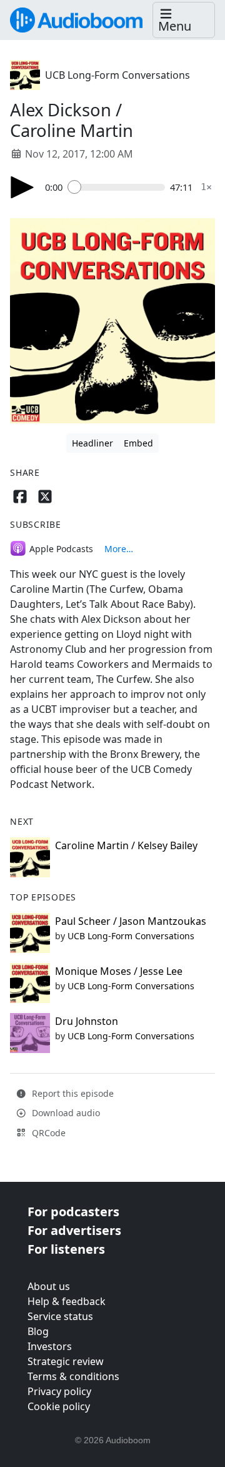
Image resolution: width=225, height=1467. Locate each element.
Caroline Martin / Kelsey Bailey (126, 845)
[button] (183, 20)
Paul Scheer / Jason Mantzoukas (130, 921)
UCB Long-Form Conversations (117, 75)
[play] (22, 187)
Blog (38, 1331)
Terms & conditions (73, 1376)
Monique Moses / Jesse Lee (118, 971)
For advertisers (74, 1230)
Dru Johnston (86, 1021)
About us (49, 1286)
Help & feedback (67, 1301)
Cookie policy (59, 1406)
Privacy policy (59, 1391)
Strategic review (66, 1361)
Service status (60, 1316)
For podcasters (73, 1211)
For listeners (66, 1249)
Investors (50, 1346)
